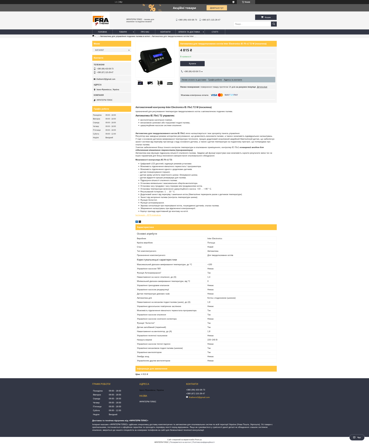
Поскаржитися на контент (180, 442)
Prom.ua (198, 440)
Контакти (165, 32)
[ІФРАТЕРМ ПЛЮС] (101, 28)
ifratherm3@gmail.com (105, 79)
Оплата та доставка (189, 32)
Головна (102, 32)
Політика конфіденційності (204, 442)
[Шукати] (274, 24)
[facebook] (136, 222)
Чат (359, 437)
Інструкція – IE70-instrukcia (148, 215)
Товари (123, 32)
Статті (215, 32)
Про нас (145, 32)
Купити (192, 63)
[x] (140, 222)
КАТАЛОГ (99, 50)
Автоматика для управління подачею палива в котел (125, 36)
